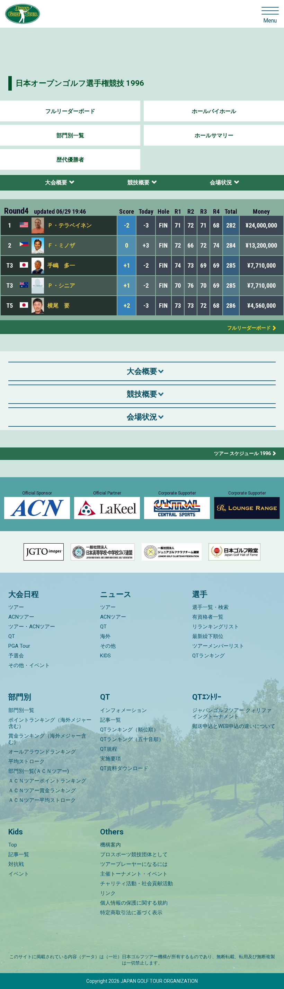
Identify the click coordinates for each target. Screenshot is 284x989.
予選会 (16, 656)
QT (11, 636)
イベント (18, 874)
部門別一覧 (70, 135)
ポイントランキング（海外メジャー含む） (49, 723)
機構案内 (110, 845)
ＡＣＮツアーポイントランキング (47, 781)
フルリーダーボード (70, 111)
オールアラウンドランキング (42, 752)
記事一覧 (110, 720)
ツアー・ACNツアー (31, 626)
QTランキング (208, 656)
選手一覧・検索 (210, 607)
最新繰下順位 (207, 636)
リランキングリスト (215, 626)
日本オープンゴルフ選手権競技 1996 (80, 83)
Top (12, 845)
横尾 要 (58, 305)
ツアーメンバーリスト (218, 646)
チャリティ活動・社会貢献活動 (136, 883)
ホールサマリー (214, 135)
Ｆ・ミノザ (61, 245)
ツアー (16, 607)
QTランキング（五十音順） (132, 739)
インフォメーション (123, 710)
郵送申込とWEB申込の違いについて (233, 726)
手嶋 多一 (61, 265)
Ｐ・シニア (61, 285)
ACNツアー (21, 617)
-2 (126, 225)
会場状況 (221, 182)
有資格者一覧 (207, 617)
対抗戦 (16, 864)
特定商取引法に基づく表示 (131, 912)
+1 (127, 265)
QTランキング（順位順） (129, 730)
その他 (108, 646)
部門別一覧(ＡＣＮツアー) (38, 771)
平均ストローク (26, 761)
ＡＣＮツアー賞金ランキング (42, 790)
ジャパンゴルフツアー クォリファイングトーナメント (232, 713)
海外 (105, 636)
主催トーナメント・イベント (134, 874)
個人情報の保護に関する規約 (134, 903)
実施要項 (110, 759)
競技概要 (138, 182)
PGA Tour (19, 646)
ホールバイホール (214, 111)
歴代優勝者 (70, 159)
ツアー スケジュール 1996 (242, 453)
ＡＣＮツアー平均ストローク (42, 800)
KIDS (105, 656)
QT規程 (108, 749)
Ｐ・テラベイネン (69, 225)
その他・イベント (29, 665)
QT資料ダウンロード (124, 768)
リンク (108, 893)
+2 (127, 305)
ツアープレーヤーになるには (134, 864)
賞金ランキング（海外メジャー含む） (47, 739)
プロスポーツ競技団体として (134, 854)
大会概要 (56, 182)
